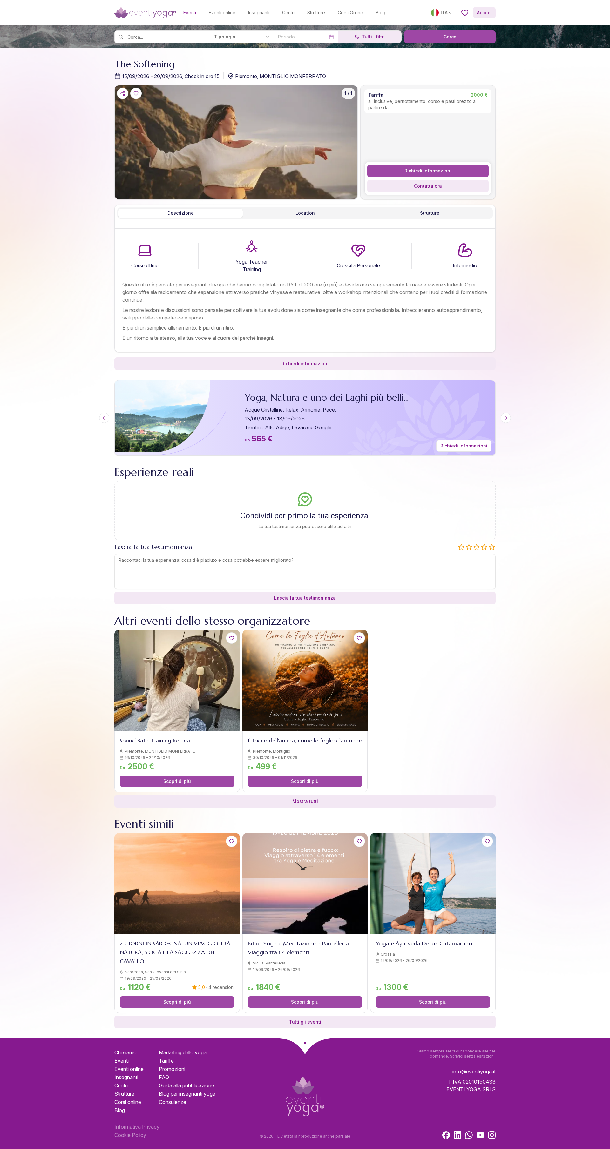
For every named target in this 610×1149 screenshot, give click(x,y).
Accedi (484, 12)
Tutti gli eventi (305, 1022)
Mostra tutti (305, 801)
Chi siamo (125, 1052)
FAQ (164, 1077)
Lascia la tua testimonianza (305, 598)
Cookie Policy (130, 1135)
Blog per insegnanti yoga (187, 1094)
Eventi (189, 12)
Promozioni (172, 1069)
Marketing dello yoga (183, 1052)
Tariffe (166, 1061)
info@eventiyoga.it (474, 1071)
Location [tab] (305, 213)
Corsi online (127, 1102)
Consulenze (172, 1102)
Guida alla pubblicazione (186, 1085)
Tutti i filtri (373, 36)
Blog (380, 12)
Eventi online (222, 12)
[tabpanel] (305, 291)
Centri (288, 12)
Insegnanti (258, 12)
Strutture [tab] (429, 213)
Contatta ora (428, 186)
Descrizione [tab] (180, 213)
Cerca (450, 36)
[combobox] (242, 36)
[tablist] (305, 213)
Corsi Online (350, 12)
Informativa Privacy (136, 1127)
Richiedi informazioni (427, 170)
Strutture (316, 12)
